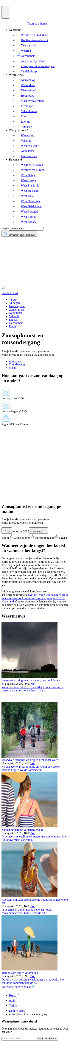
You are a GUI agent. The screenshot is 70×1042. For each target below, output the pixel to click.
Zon (32, 683)
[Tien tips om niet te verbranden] (29, 969)
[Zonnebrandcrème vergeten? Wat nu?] (29, 826)
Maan (12, 367)
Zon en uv (15, 361)
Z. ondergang (17, 364)
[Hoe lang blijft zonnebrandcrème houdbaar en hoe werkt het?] (29, 896)
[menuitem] (39, 50)
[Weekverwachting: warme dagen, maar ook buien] (29, 677)
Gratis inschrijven (47, 1038)
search (5, 228)
